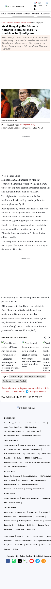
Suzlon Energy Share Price (13, 423)
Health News (31, 525)
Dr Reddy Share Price (11, 436)
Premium (11, 14)
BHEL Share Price (32, 431)
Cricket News (39, 517)
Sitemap (43, 545)
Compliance (8, 545)
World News (38, 521)
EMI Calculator (9, 480)
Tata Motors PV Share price (14, 431)
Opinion (21, 525)
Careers (7, 549)
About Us (20, 536)
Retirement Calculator (39, 480)
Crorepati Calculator (30, 476)
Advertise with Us (32, 545)
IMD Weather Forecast (12, 454)
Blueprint (45, 14)
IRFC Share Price (31, 427)
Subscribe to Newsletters (30, 498)
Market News (33, 512)
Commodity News (10, 517)
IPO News (44, 512)
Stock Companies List (11, 498)
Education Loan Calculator (13, 489)
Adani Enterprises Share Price (36, 423)
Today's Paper (9, 536)
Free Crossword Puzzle (12, 503)
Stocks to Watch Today (28, 445)
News (29, 22)
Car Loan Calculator (11, 485)
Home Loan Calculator (30, 485)
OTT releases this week (12, 449)
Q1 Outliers (18, 458)
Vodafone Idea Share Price (31, 436)
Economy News (43, 525)
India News (8, 529)
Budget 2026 (31, 529)
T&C (28, 536)
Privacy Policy (38, 536)
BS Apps (15, 549)
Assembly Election (20, 22)
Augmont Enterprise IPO (31, 449)
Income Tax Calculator (12, 476)
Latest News (8, 512)
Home (3, 14)
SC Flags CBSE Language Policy (15, 466)
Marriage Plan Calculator (35, 489)
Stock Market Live (10, 445)
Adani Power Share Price (13, 427)
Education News (9, 525)
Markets (35, 14)
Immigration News (25, 517)
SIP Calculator (23, 480)
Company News (20, 512)
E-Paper (27, 14)
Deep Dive (7, 458)
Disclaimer (7, 541)
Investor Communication (22, 541)
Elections (10, 22)
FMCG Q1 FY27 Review (33, 458)
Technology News (25, 521)
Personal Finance (10, 521)
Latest (19, 14)
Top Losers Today (29, 454)
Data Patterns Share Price (13, 462)
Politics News (19, 529)
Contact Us (19, 545)
